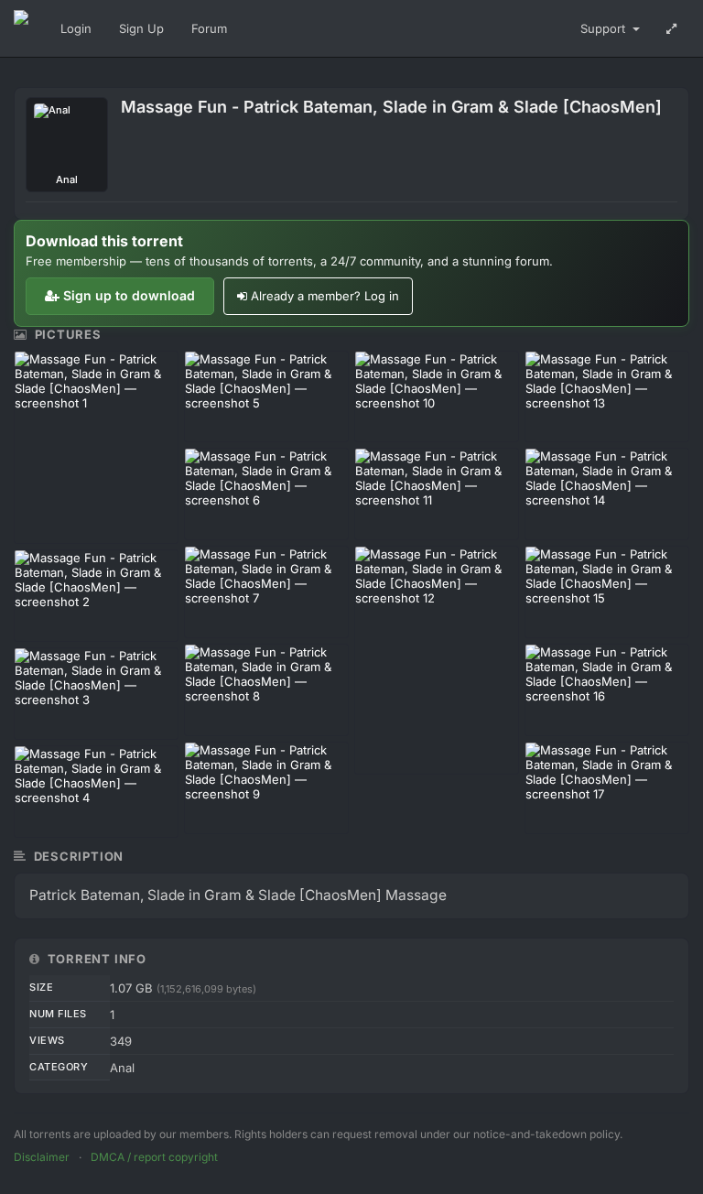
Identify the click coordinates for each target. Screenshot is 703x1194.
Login (76, 28)
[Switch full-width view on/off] (671, 28)
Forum (209, 28)
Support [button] (604, 28)
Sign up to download (129, 295)
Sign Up (141, 28)
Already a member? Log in (325, 295)
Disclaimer (42, 1157)
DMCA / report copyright (154, 1157)
